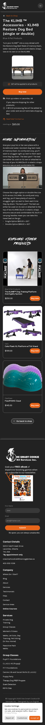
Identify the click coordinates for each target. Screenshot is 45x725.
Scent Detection (9, 684)
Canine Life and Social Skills (15, 672)
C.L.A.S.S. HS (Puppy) (11, 663)
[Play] (22, 178)
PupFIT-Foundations (12, 659)
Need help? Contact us (15, 119)
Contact (6, 600)
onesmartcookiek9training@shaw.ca (19, 559)
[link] (35, 298)
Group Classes (9, 627)
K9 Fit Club (7, 688)
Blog (5, 578)
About (5, 583)
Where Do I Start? (10, 574)
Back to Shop (12, 16)
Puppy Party (8, 676)
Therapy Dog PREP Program (14, 681)
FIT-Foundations (10, 668)
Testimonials (8, 591)
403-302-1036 (9, 563)
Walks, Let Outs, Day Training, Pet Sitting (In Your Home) (12, 638)
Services (6, 587)
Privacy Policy (10, 713)
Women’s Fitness (10, 631)
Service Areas (8, 604)
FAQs (5, 596)
